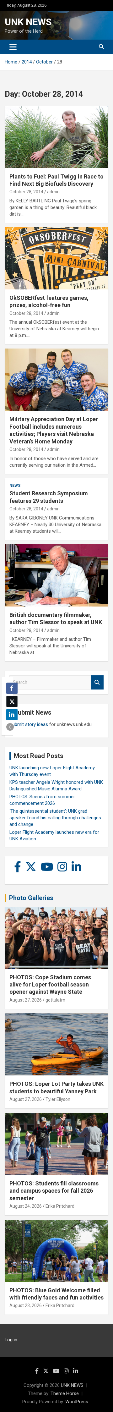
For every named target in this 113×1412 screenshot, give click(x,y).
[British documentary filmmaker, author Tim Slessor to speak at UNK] (56, 575)
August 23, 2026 (25, 1305)
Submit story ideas (28, 724)
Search (97, 682)
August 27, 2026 (25, 1000)
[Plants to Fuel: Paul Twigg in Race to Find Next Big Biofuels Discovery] (56, 137)
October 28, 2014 (26, 191)
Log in (11, 1340)
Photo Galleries (31, 898)
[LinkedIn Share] (12, 714)
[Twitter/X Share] (12, 701)
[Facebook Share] (12, 688)
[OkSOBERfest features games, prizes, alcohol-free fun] (56, 258)
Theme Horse (65, 1393)
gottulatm (55, 1000)
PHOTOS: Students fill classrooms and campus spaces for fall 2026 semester (54, 1190)
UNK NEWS (28, 21)
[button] (10, 727)
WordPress (76, 1401)
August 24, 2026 (25, 1206)
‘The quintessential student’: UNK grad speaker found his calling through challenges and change (55, 817)
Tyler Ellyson (58, 1099)
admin (53, 191)
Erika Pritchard (60, 1206)
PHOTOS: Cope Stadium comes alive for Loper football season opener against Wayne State (50, 984)
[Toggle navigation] (13, 47)
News (14, 485)
